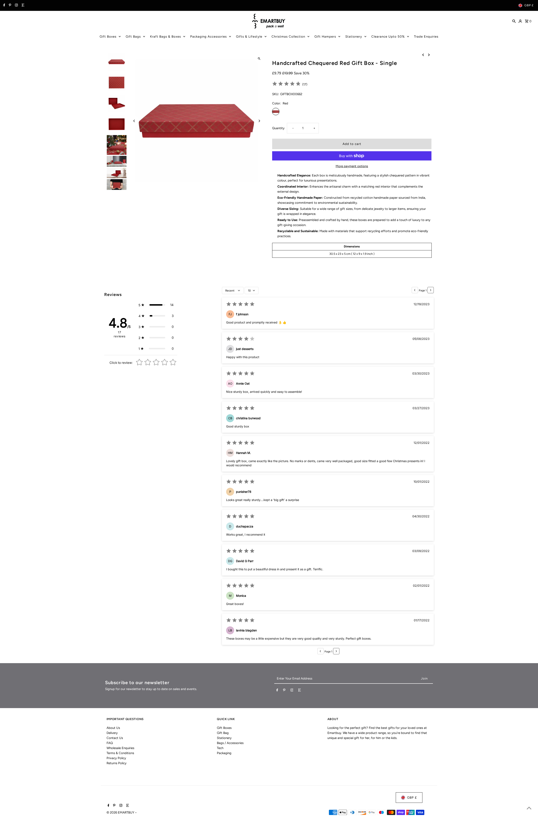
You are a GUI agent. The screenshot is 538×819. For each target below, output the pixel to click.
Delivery (112, 733)
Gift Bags (133, 36)
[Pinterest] (9, 5)
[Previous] (134, 121)
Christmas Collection (288, 36)
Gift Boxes (108, 36)
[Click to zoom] (259, 58)
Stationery (353, 36)
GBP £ (529, 5)
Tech (220, 748)
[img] (286, 84)
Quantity (278, 128)
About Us (113, 728)
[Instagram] (16, 5)
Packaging (224, 753)
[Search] (514, 21)
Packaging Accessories (208, 36)
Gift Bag (223, 733)
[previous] (423, 55)
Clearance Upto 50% (388, 36)
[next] (428, 55)
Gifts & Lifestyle (249, 36)
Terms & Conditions (120, 753)
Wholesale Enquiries (120, 748)
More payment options (352, 166)
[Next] (259, 121)
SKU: (275, 94)
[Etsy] (22, 5)
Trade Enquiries (426, 36)
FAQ (110, 743)
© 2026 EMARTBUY (121, 812)
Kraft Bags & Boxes (165, 36)
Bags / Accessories (230, 743)
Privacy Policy (116, 758)
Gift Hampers (325, 36)
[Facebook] (3, 5)
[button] (156, 305)
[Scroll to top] (529, 808)
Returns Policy (117, 763)
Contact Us (115, 738)
